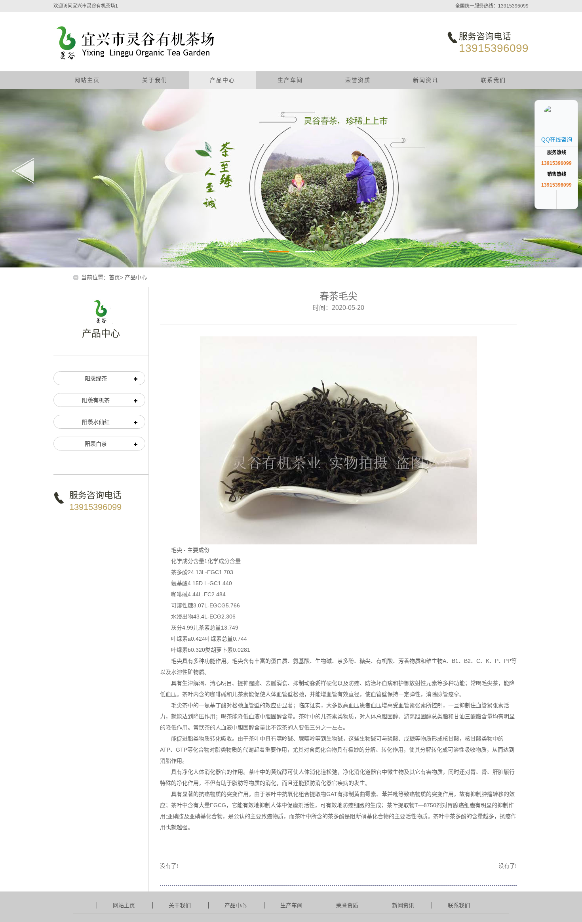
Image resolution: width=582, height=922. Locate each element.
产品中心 (222, 80)
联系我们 (493, 80)
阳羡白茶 (96, 444)
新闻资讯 (425, 80)
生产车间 (290, 80)
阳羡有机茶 (96, 400)
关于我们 (154, 80)
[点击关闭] (569, 91)
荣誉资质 (358, 80)
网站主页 (87, 80)
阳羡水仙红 (96, 422)
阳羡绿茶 (96, 378)
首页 (114, 277)
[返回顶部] (568, 199)
